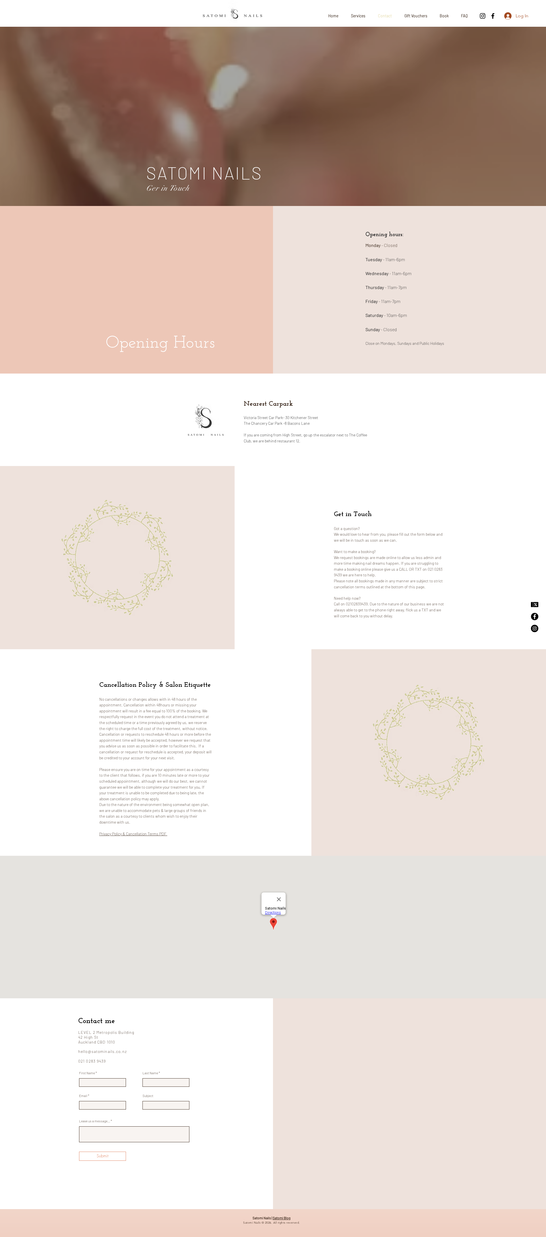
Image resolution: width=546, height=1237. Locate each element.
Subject (147, 1095)
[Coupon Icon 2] (534, 604)
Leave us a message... (94, 1121)
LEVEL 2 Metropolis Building (106, 1032)
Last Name (150, 1073)
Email (83, 1095)
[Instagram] (482, 16)
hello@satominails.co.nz (102, 1051)
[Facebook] (493, 16)
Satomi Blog (282, 1218)
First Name (87, 1073)
